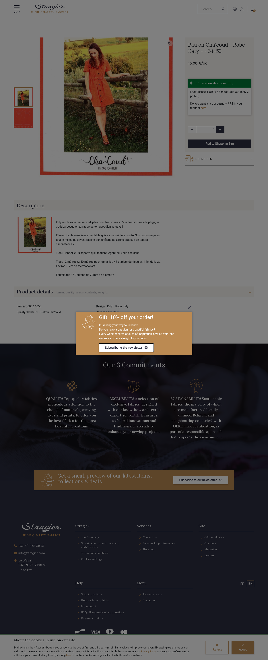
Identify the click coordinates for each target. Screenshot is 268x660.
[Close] (189, 308)
